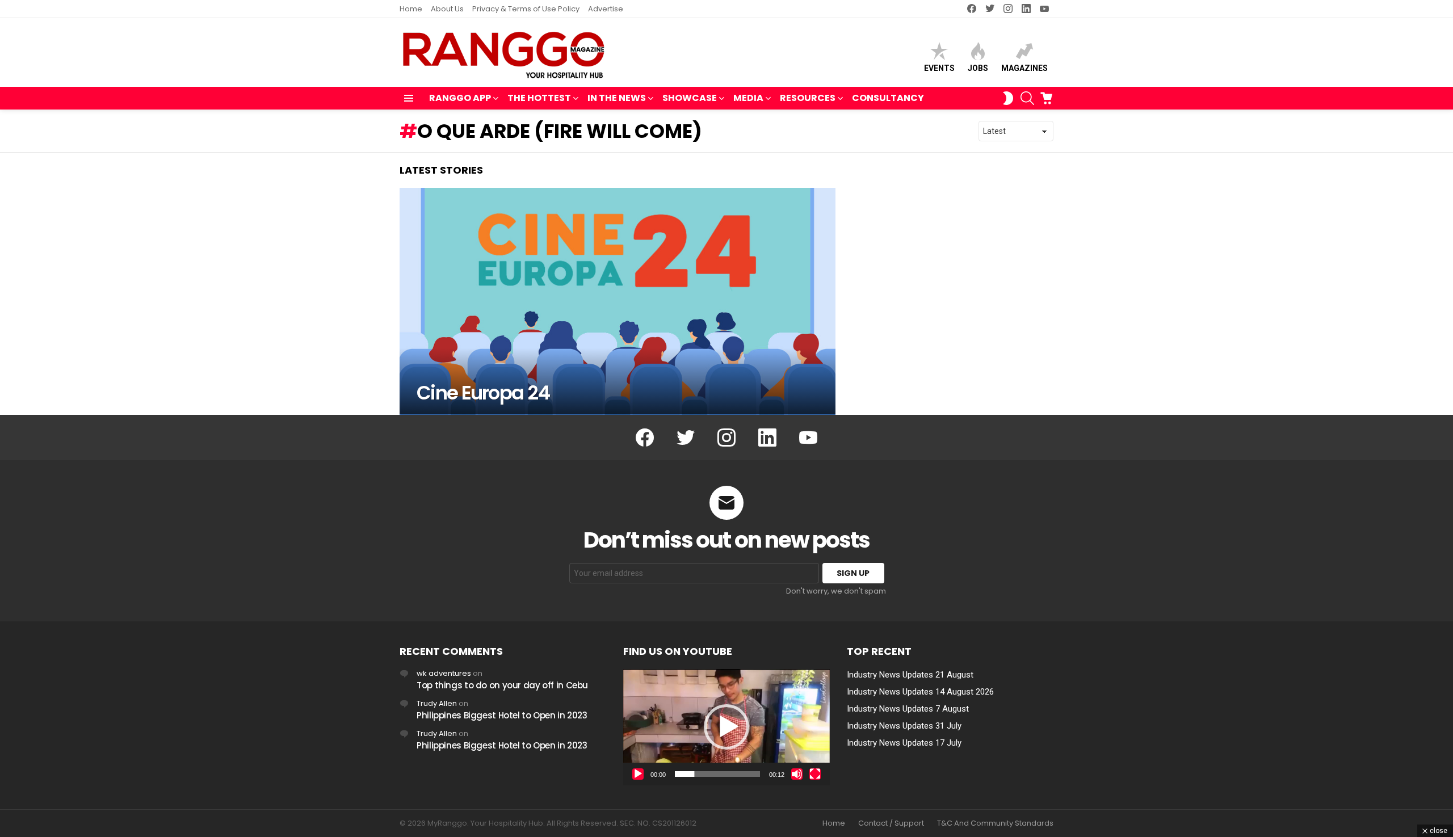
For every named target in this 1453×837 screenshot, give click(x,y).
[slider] (717, 774)
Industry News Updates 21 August (910, 675)
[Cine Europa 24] (617, 301)
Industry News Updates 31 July (904, 726)
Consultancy (888, 97)
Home (411, 8)
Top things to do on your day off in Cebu (502, 685)
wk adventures (444, 673)
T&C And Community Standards (995, 823)
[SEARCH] (1027, 98)
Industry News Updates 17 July (904, 743)
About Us (447, 8)
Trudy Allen (437, 703)
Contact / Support (891, 823)
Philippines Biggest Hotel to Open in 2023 (502, 715)
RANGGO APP (460, 97)
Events (939, 68)
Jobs (978, 68)
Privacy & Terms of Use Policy (525, 8)
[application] (726, 727)
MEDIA (748, 97)
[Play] (638, 774)
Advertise (605, 8)
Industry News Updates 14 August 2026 (920, 692)
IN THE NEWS (616, 97)
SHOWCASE (689, 97)
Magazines (1024, 68)
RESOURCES (807, 97)
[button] (726, 727)
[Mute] (797, 774)
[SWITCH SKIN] (1008, 98)
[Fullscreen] (815, 774)
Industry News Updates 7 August (908, 709)
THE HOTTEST (539, 97)
